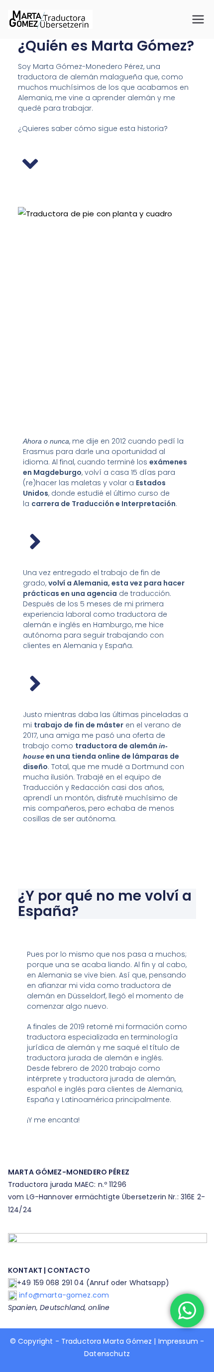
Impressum (178, 1341)
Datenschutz (107, 1354)
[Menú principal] (198, 19)
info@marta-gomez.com (64, 1295)
